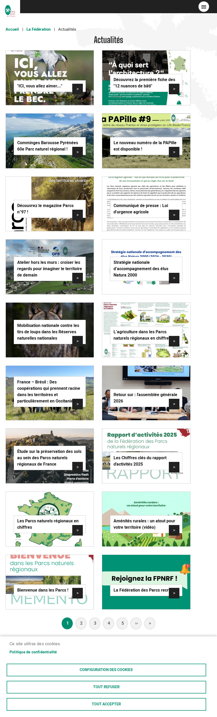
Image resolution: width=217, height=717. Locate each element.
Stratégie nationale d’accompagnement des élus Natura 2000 (141, 268)
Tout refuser (106, 687)
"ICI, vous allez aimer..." (39, 86)
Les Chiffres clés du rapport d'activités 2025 (140, 461)
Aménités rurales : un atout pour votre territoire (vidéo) (144, 524)
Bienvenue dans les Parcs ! (42, 590)
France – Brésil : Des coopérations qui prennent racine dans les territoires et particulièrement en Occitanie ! (48, 391)
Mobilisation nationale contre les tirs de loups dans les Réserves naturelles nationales (48, 331)
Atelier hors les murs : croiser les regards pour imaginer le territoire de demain (49, 268)
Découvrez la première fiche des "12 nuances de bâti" (144, 83)
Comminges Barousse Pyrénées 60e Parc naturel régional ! (47, 146)
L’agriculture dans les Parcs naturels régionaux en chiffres (142, 335)
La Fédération (38, 29)
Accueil (12, 29)
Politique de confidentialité (33, 652)
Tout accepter (106, 704)
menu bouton (203, 6)
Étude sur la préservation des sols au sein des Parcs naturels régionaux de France (49, 457)
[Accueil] (10, 6)
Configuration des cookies (106, 670)
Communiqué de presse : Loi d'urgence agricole (141, 209)
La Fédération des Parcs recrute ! (145, 590)
